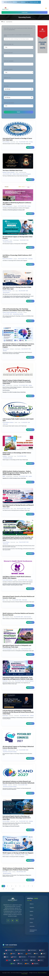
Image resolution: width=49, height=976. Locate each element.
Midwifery (8, 292)
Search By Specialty (8, 52)
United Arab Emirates (21, 950)
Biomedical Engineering (7, 873)
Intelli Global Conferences (7, 290)
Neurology (5, 350)
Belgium (13, 953)
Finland (33, 960)
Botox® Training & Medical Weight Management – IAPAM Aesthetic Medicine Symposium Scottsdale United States (17, 382)
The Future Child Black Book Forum (13, 170)
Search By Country (8, 69)
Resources (32, 919)
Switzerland (36, 963)
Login (26, 2)
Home (4, 21)
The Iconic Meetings (6, 141)
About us (31, 904)
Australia (25, 960)
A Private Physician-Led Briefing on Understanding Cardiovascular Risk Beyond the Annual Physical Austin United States (18, 712)
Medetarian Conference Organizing (8, 172)
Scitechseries (5, 784)
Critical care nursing (27, 616)
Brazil (14, 963)
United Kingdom (33, 950)
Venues (31, 915)
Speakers (31, 911)
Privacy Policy (24, 973)
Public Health (5, 424)
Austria (41, 960)
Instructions (32, 926)
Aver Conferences (6, 240)
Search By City (7, 77)
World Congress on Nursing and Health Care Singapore (18, 853)
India (37, 953)
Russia (21, 963)
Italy (6, 953)
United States (9, 950)
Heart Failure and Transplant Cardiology (9, 751)
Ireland (44, 953)
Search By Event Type (8, 44)
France (42, 950)
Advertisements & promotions (33, 931)
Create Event (24, 12)
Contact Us (19, 2)
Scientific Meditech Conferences (8, 422)
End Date (6, 94)
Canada (21, 953)
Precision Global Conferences (8, 206)
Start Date (6, 86)
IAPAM (4, 385)
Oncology (31, 141)
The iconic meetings (6, 821)
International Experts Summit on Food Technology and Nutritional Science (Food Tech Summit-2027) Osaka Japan (18, 539)
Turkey (9, 960)
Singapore (17, 960)
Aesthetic (30, 385)
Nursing (29, 206)
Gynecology (30, 258)
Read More (29, 147)
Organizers (32, 908)
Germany (29, 953)
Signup (28, 2)
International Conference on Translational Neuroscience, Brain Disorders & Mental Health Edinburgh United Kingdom (18, 345)
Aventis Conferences (6, 508)
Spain (28, 963)
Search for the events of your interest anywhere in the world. (17, 35)
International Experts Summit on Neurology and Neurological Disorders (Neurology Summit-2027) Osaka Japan (17, 818)
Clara (3, 616)
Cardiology (32, 715)
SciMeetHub (5, 456)
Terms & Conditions (42, 972)
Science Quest (5, 871)
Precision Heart (5, 715)
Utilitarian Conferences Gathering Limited (10, 312)
